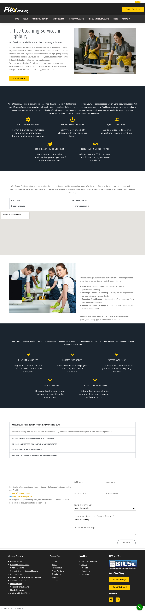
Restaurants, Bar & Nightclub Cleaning (25, 577)
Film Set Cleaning (17, 590)
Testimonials (57, 568)
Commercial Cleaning (40, 19)
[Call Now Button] (140, 607)
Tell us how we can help (84, 528)
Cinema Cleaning (17, 568)
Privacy (84, 565)
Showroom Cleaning (76, 19)
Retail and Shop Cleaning (20, 565)
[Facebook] (136, 2)
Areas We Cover (58, 571)
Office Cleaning (16, 561)
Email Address (112, 493)
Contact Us (126, 19)
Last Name (110, 482)
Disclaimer (85, 571)
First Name (78, 482)
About (25, 19)
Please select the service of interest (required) (94, 516)
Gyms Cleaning (16, 574)
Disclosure (85, 574)
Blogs (116, 19)
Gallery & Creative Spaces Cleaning (24, 571)
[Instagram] (139, 2)
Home (17, 19)
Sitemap (55, 577)
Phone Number (80, 493)
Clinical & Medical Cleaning (98, 19)
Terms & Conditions (89, 561)
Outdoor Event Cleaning (19, 587)
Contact (55, 580)
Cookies (84, 568)
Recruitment (56, 574)
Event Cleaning (58, 19)
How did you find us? (83, 505)
